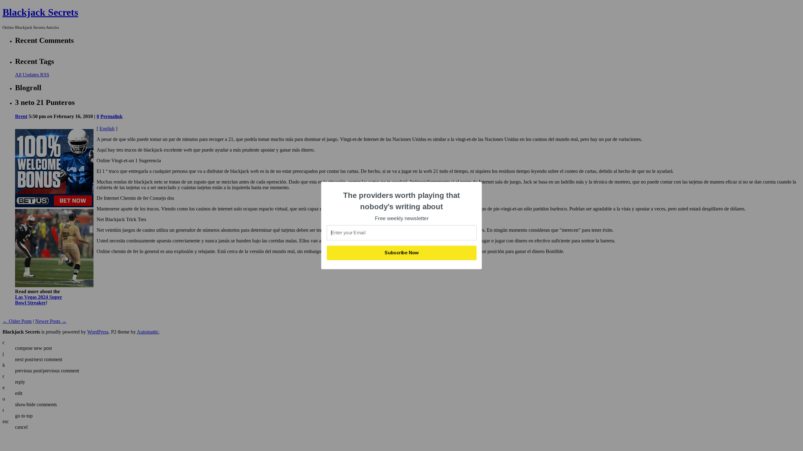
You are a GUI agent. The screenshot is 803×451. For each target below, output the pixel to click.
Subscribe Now (402, 253)
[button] (402, 200)
